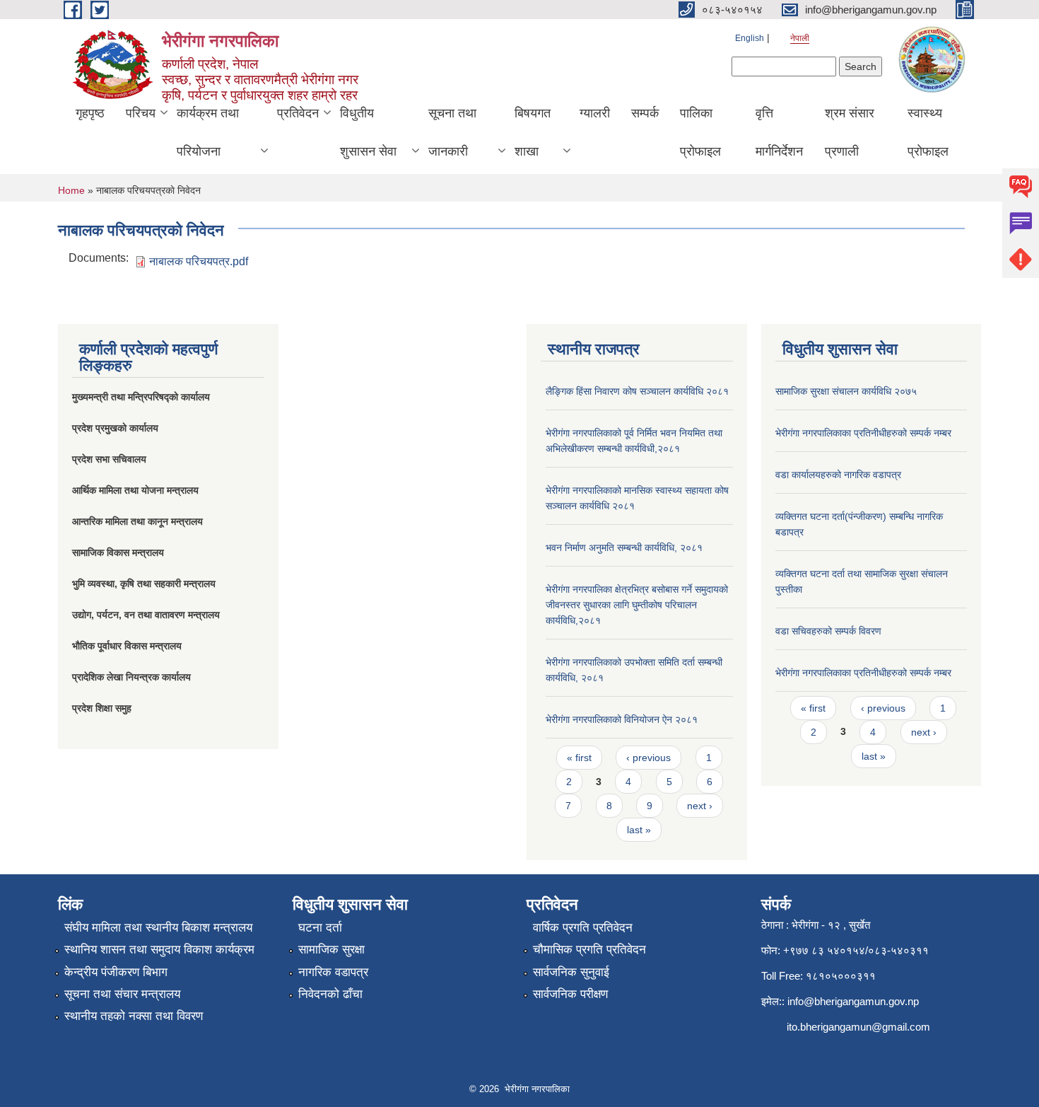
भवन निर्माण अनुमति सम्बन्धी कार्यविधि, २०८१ (624, 547)
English (749, 38)
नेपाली (799, 38)
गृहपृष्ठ (90, 113)
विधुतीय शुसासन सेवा (368, 132)
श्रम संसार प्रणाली (849, 132)
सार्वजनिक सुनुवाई (571, 972)
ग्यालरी (595, 113)
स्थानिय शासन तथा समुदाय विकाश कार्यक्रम (159, 949)
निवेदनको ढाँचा (330, 994)
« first (579, 757)
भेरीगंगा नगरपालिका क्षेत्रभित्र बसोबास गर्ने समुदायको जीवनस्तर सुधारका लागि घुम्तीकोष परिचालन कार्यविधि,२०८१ (637, 605)
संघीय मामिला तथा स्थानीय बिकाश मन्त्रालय (158, 927)
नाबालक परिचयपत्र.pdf (198, 261)
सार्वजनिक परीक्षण (570, 994)
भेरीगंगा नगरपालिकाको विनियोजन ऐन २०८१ (622, 719)
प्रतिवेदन (298, 113)
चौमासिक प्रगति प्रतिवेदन (589, 949)
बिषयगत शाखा (533, 132)
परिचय (140, 113)
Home (71, 190)
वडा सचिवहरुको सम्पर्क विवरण (828, 631)
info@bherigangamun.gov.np (853, 1001)
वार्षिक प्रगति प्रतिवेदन (583, 927)
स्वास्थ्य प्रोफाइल (928, 132)
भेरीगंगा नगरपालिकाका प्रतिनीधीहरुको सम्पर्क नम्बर (863, 433)
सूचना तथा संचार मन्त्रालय (122, 994)
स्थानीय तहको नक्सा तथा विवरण (133, 1016)
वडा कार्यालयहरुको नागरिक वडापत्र (838, 474)
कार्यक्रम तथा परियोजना (208, 132)
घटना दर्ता (320, 927)
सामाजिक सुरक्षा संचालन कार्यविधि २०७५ (846, 391)
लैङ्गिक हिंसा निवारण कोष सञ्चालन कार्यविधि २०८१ (637, 391)
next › (699, 805)
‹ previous (648, 757)
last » (639, 829)
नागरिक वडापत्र (333, 972)
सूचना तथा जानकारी (452, 132)
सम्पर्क (645, 113)
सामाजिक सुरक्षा (331, 949)
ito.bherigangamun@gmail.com (858, 1027)
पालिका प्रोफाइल (700, 132)
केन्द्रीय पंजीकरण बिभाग (116, 972)
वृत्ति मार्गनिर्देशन (779, 132)
